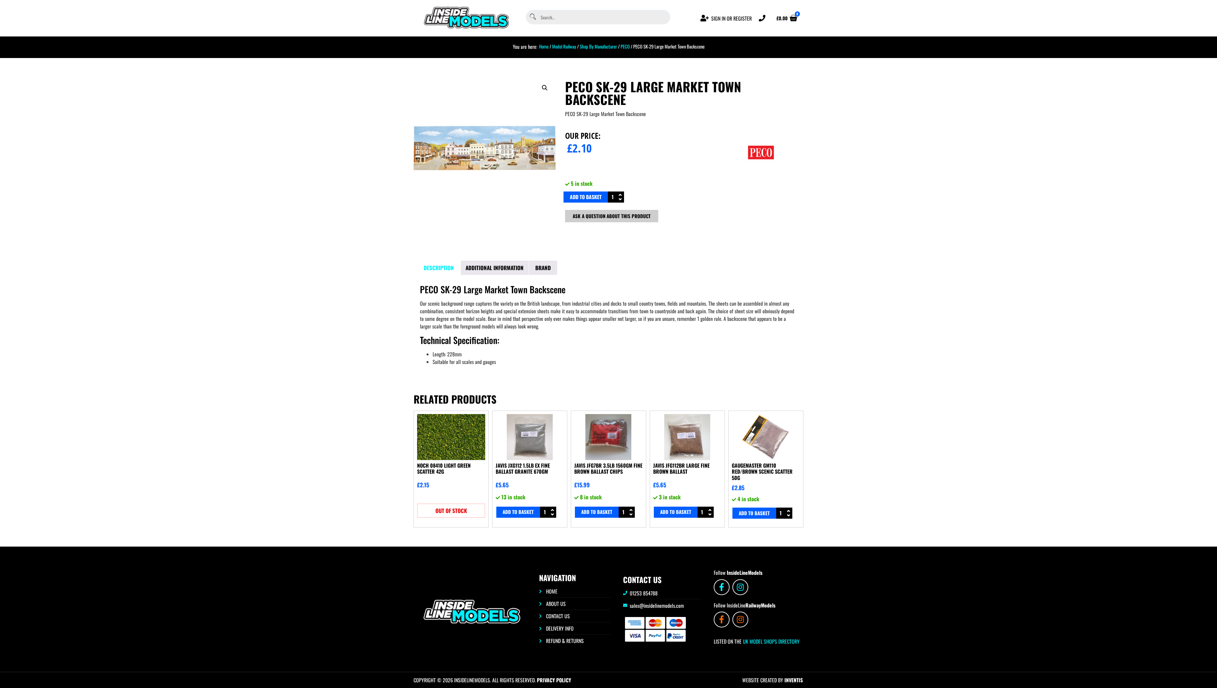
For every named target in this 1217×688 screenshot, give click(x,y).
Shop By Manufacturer (598, 46)
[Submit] (532, 17)
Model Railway (564, 46)
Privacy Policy (554, 680)
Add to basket (586, 197)
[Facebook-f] (722, 587)
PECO (625, 46)
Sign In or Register (731, 18)
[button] (545, 88)
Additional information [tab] (495, 268)
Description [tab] (439, 268)
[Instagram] (740, 587)
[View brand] (761, 174)
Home (544, 46)
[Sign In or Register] (704, 18)
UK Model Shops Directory (771, 641)
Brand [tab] (543, 268)
